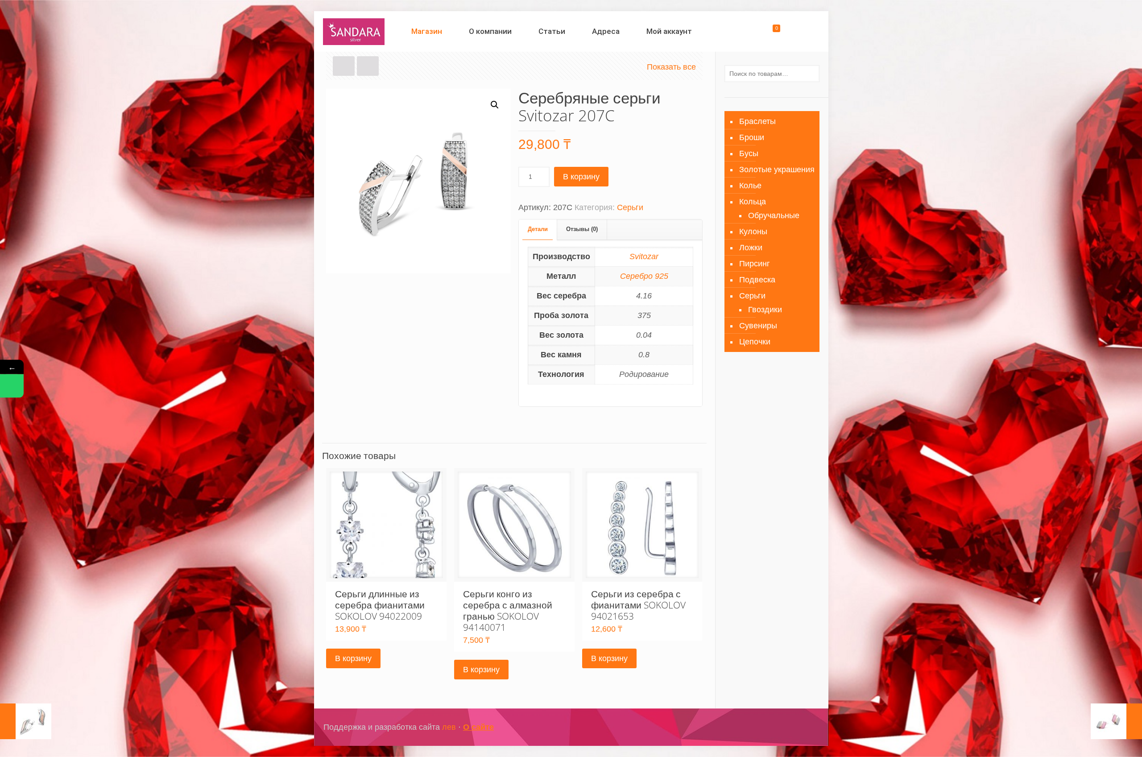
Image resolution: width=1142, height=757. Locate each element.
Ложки (750, 247)
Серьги (630, 207)
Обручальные (773, 215)
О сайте (478, 727)
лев (449, 727)
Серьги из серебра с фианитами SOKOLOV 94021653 (638, 604)
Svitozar (643, 256)
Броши (751, 137)
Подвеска (757, 279)
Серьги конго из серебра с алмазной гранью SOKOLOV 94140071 (507, 610)
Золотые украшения (777, 169)
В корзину (581, 176)
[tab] (538, 229)
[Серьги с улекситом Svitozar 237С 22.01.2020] (1116, 721)
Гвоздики (765, 309)
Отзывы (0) (582, 229)
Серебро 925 (644, 276)
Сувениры (758, 325)
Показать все (671, 66)
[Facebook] (769, 727)
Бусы (748, 153)
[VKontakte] (793, 727)
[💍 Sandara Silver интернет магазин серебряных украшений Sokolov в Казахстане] (354, 31)
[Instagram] (781, 727)
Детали (538, 229)
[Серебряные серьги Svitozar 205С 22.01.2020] (25, 721)
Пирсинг (754, 263)
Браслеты (757, 121)
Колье (750, 185)
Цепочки (754, 341)
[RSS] (805, 727)
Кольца (752, 201)
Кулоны (753, 231)
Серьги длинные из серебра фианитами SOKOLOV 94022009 (380, 604)
